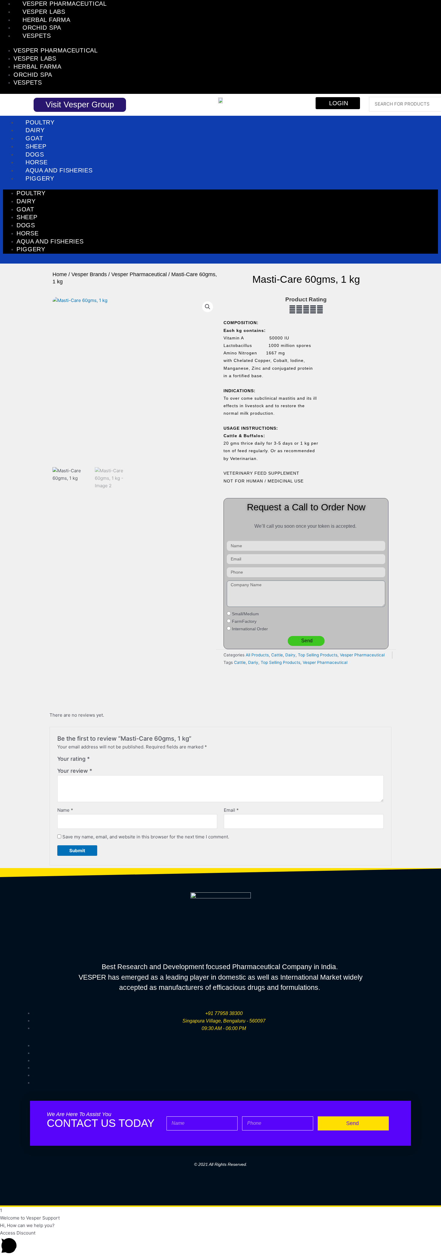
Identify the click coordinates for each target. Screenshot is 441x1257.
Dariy (253, 662)
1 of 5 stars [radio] (95, 760)
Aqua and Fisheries (59, 170)
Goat (34, 138)
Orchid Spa (41, 27)
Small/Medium (245, 613)
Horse (37, 162)
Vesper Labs (43, 11)
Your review (74, 771)
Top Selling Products (318, 654)
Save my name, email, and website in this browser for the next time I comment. (145, 837)
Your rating (73, 759)
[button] (207, 306)
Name (65, 810)
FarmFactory (244, 621)
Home (59, 274)
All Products (257, 654)
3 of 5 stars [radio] (108, 760)
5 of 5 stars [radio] (121, 760)
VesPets (36, 35)
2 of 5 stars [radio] (101, 760)
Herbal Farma (46, 19)
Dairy (35, 130)
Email (231, 810)
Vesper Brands (89, 274)
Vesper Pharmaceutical (64, 3)
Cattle (277, 654)
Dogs (35, 154)
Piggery (40, 178)
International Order (250, 628)
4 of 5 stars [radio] (115, 760)
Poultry (40, 122)
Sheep (36, 146)
